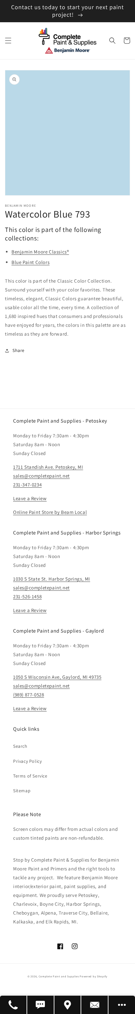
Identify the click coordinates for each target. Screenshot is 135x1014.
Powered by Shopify (93, 976)
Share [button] (18, 350)
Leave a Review (30, 498)
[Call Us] (13, 1005)
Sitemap (21, 791)
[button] (8, 40)
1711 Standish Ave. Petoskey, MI (48, 467)
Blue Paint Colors (30, 262)
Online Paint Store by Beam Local (50, 512)
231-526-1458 (27, 596)
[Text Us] (40, 1005)
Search (20, 746)
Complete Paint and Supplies (59, 976)
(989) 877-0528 (28, 694)
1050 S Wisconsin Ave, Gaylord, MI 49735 (57, 677)
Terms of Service (30, 776)
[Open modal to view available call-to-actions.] (121, 1005)
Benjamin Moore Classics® (40, 252)
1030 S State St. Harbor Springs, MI (51, 579)
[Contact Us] (94, 1005)
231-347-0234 (27, 484)
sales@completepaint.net (41, 476)
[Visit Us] (68, 1005)
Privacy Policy (27, 761)
